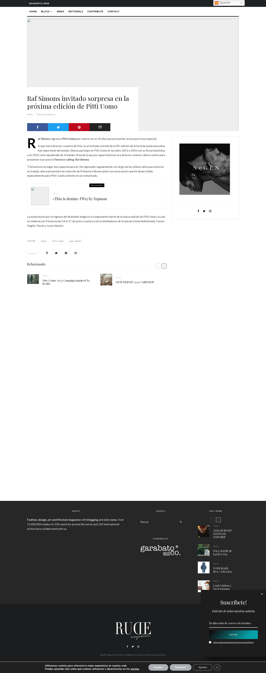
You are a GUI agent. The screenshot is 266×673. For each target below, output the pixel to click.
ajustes (135, 669)
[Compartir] (37, 127)
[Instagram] (138, 647)
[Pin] (79, 127)
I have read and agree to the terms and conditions (233, 642)
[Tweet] (58, 127)
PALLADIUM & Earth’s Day (222, 552)
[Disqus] (96, 344)
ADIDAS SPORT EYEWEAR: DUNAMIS (222, 534)
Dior (44, 241)
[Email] (100, 127)
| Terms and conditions (155, 654)
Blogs (45, 11)
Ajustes (202, 667)
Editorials (75, 11)
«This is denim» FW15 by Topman (80, 199)
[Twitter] (133, 647)
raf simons (76, 241)
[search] (181, 522)
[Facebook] (127, 647)
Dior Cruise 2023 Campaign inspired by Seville (66, 282)
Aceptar (158, 667)
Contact (113, 11)
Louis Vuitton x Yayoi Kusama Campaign (222, 589)
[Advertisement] (76, 568)
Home (33, 11)
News (60, 11)
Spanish (224, 2)
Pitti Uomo (58, 241)
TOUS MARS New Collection (222, 570)
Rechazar (180, 667)
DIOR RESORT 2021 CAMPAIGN (135, 282)
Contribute (95, 11)
